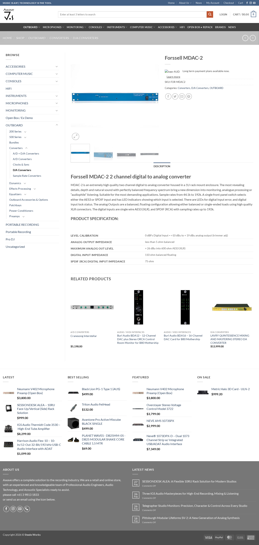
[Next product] (245, 38)
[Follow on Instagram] (251, 3)
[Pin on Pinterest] (189, 96)
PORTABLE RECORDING (22, 224)
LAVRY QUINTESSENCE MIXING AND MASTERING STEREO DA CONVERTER (229, 339)
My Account (212, 2)
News (199, 2)
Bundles (14, 142)
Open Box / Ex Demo (19, 118)
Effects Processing (20, 188)
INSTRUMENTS (116, 27)
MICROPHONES (52, 27)
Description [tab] (162, 166)
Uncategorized (15, 246)
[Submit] (210, 14)
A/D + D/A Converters (26, 153)
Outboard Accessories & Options (28, 199)
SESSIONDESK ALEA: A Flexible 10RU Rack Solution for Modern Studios (189, 481)
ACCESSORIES (166, 27)
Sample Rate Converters (27, 175)
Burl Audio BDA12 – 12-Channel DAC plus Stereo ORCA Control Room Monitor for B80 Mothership (138, 339)
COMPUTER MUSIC (141, 27)
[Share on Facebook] (168, 96)
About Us (184, 2)
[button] (223, 14)
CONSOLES (95, 27)
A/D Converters (22, 159)
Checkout (229, 2)
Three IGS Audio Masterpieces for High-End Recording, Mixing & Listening (190, 493)
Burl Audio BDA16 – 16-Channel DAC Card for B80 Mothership (183, 337)
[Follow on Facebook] (247, 3)
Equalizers (15, 194)
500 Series (15, 137)
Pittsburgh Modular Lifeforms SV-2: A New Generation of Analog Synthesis (191, 518)
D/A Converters (85, 38)
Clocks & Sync (21, 164)
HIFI (182, 27)
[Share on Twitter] (175, 96)
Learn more (173, 76)
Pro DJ (10, 239)
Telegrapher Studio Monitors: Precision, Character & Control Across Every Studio (194, 505)
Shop (20, 38)
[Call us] (27, 509)
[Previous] (77, 96)
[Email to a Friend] (182, 96)
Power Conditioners (21, 210)
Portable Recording (18, 232)
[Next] (152, 96)
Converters (59, 38)
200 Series (15, 131)
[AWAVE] (27, 14)
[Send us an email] (254, 3)
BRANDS (220, 27)
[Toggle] (57, 66)
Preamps (14, 216)
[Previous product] (253, 38)
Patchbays (15, 205)
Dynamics (15, 183)
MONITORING (75, 27)
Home (171, 2)
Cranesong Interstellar (84, 335)
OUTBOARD (30, 27)
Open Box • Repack (200, 27)
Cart (240, 2)
